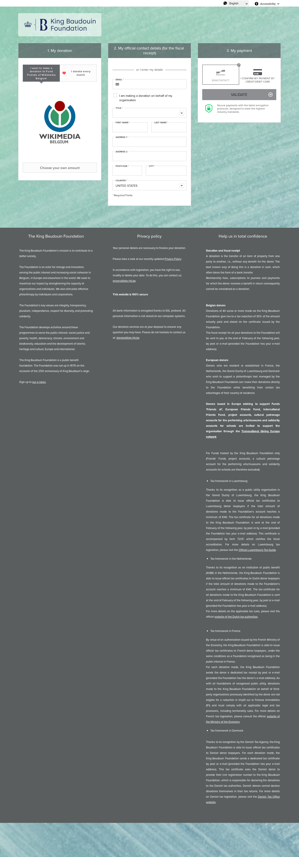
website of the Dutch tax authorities (236, 617)
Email (120, 79)
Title (119, 108)
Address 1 (122, 137)
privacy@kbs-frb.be (124, 281)
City (152, 166)
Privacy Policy (173, 259)
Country (121, 180)
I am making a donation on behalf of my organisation (145, 97)
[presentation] (41, 73)
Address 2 (121, 151)
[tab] (41, 73)
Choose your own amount (60, 167)
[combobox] (149, 113)
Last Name (161, 122)
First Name (123, 122)
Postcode (122, 166)
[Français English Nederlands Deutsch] (238, 3)
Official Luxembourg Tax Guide (257, 550)
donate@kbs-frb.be (127, 338)
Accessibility (268, 4)
